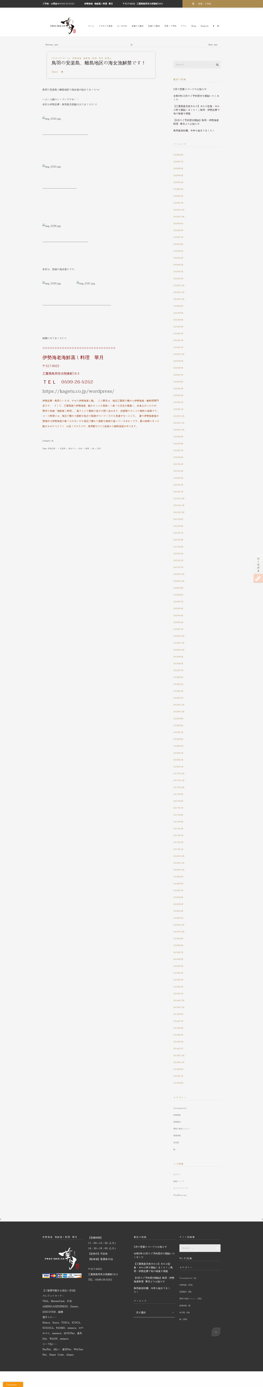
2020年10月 (179, 581)
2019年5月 (178, 684)
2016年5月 (178, 904)
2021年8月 (178, 526)
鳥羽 (99, 448)
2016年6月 (178, 897)
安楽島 (62, 448)
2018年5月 (178, 746)
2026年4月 (178, 182)
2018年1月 (178, 767)
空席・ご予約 (170, 26)
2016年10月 (179, 870)
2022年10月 (179, 430)
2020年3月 (178, 622)
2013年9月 (178, 1069)
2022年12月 (179, 416)
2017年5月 (178, 822)
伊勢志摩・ (52, 448)
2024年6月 (178, 320)
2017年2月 (178, 842)
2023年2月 (178, 402)
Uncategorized (179, 1108)
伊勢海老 (177, 1115)
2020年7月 (178, 602)
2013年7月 (178, 1076)
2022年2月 (178, 485)
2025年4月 (178, 258)
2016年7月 (178, 890)
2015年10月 (179, 932)
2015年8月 (178, 945)
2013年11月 (179, 1062)
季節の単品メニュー (181, 1129)
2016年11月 (179, 863)
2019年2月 (178, 698)
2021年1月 (178, 567)
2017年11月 (179, 780)
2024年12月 (179, 285)
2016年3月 (178, 918)
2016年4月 (178, 911)
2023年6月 (178, 382)
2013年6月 (178, 1083)
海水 (80, 448)
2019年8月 (178, 664)
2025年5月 (178, 251)
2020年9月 (178, 588)
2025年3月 (178, 265)
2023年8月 (178, 368)
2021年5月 (178, 547)
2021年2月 (178, 560)
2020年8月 (178, 595)
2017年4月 (178, 829)
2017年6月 (178, 815)
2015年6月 (178, 959)
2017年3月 (178, 835)
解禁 (87, 448)
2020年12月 (179, 574)
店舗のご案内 (138, 26)
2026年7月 (178, 162)
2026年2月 (178, 196)
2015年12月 (179, 925)
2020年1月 (178, 629)
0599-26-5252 (67, 4)
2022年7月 (178, 450)
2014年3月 (178, 1042)
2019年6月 (178, 677)
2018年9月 (178, 719)
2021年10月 (179, 512)
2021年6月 (178, 540)
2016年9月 (178, 877)
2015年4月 (178, 973)
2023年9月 (178, 361)
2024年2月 (178, 340)
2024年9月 (178, 306)
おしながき (122, 26)
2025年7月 (178, 237)
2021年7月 (178, 533)
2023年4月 (178, 389)
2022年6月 (178, 457)
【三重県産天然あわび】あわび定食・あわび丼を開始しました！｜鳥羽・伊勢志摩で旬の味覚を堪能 (196, 110)
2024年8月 (178, 313)
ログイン (177, 1174)
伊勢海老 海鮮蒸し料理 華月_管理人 (92, 58)
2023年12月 (179, 354)
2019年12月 (179, 636)
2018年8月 (178, 725)
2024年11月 (179, 292)
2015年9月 (178, 939)
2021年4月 (178, 554)
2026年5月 (178, 175)
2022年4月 (178, 471)
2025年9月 (178, 224)
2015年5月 (178, 966)
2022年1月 (178, 492)
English (205, 26)
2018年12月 (179, 705)
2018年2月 (178, 760)
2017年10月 (179, 787)
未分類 (176, 1143)
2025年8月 (178, 230)
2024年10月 (179, 299)
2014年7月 (178, 1021)
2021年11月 (179, 505)
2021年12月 (179, 499)
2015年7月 (178, 952)
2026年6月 (178, 168)
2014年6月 (178, 1028)
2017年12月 (179, 774)
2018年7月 (178, 732)
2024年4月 (178, 333)
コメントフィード (180, 1188)
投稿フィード (178, 1181)
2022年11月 (179, 423)
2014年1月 (178, 1049)
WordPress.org (179, 1195)
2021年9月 (178, 519)
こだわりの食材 (106, 26)
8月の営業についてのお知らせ (190, 89)
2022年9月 (178, 437)
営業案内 (177, 1122)
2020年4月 (178, 615)
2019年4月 (178, 691)
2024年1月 (178, 347)
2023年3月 (178, 395)
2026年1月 (178, 203)
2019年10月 (179, 650)
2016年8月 (178, 884)
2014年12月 (179, 1000)
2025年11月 (179, 210)
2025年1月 (178, 279)
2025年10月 (179, 217)
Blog (193, 26)
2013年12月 (179, 1056)
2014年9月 (178, 1014)
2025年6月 (178, 244)
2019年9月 (178, 657)
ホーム (91, 26)
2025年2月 (178, 272)
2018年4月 (178, 753)
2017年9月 (178, 794)
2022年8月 (178, 444)
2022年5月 (178, 464)
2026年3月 (178, 189)
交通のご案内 (154, 26)
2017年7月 (178, 808)
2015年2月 (178, 987)
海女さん (72, 448)
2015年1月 (178, 994)
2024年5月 (178, 327)
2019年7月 (178, 670)
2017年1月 (178, 849)
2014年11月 (179, 1007)
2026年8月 (178, 155)
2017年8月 (178, 801)
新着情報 (177, 1136)
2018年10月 (179, 712)
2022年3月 (178, 478)
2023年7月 (178, 375)
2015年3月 (178, 980)
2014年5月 (178, 1035)
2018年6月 (178, 739)
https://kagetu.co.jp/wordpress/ (78, 391)
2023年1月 (178, 409)
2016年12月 (179, 856)
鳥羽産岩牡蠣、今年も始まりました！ (194, 130)
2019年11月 (179, 643)
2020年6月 (178, 608)
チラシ (184, 26)
